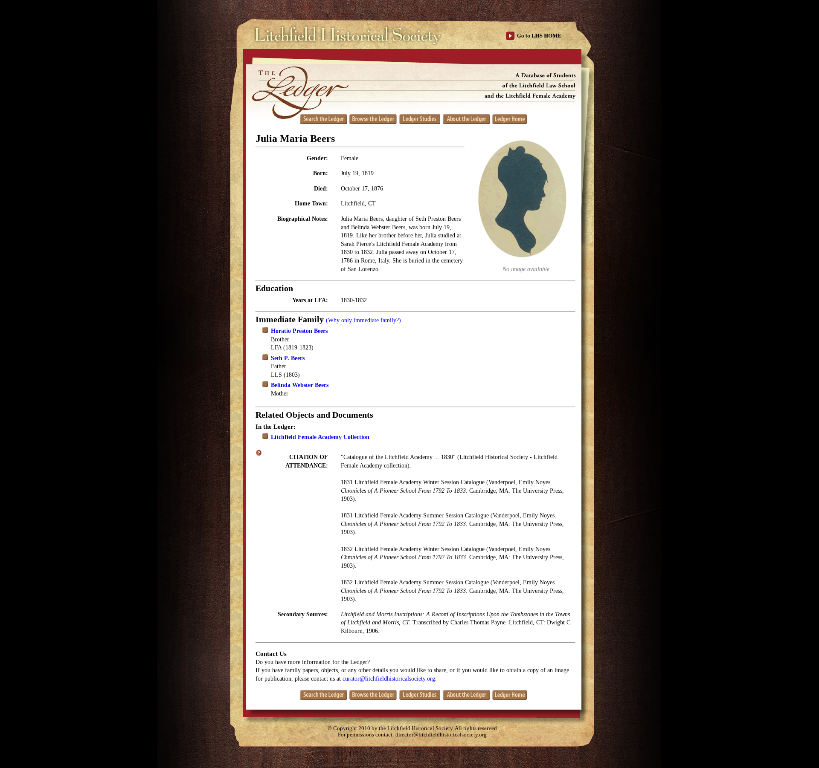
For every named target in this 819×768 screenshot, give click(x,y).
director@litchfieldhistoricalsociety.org (441, 735)
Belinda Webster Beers (299, 385)
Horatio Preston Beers (299, 331)
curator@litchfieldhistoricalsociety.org (389, 679)
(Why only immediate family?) (363, 320)
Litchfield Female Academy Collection (320, 437)
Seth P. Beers (288, 358)
